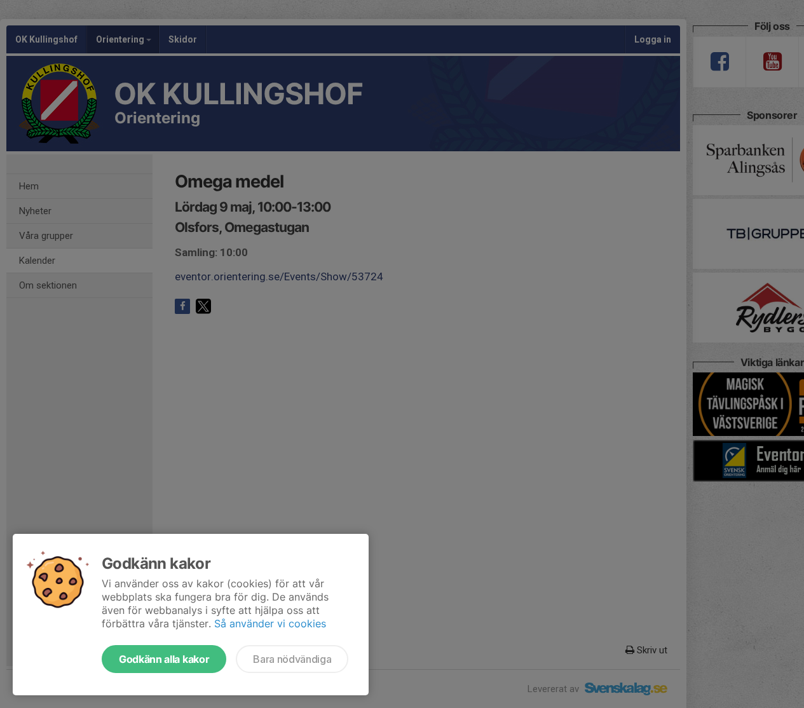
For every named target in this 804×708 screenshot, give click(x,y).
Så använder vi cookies (270, 623)
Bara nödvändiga (292, 659)
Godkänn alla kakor (164, 659)
